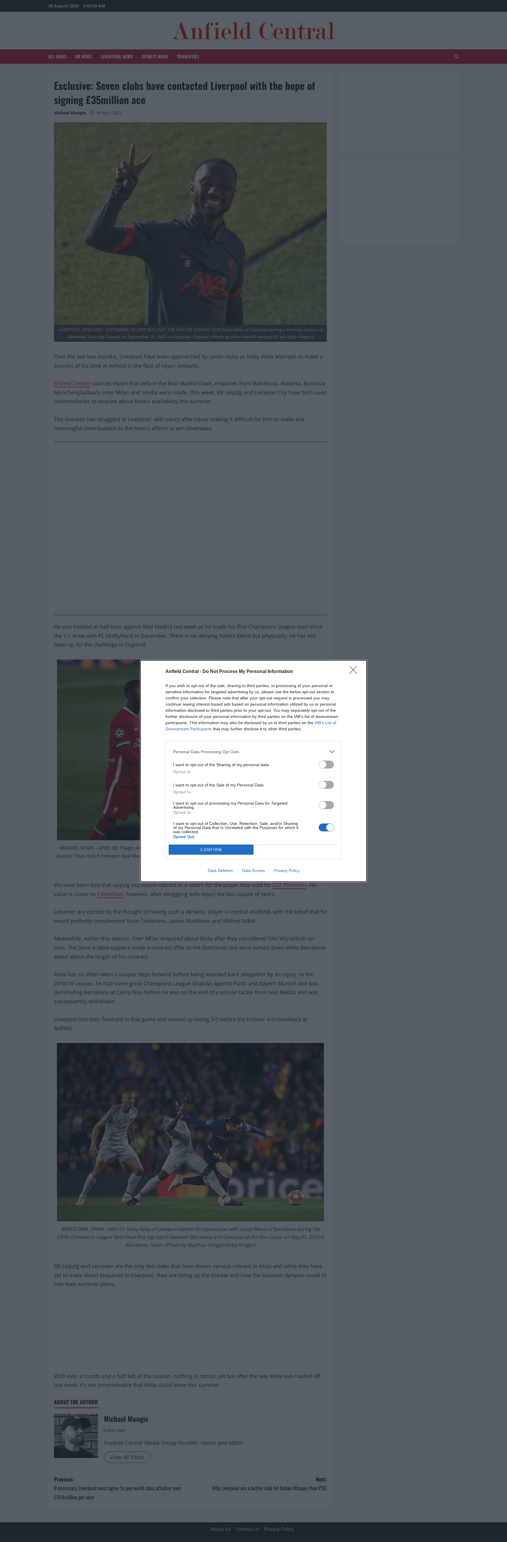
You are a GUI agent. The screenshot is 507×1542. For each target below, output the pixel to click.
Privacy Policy (287, 870)
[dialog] (253, 771)
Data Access (253, 870)
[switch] (326, 765)
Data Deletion (220, 870)
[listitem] (253, 752)
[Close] (355, 671)
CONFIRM (211, 850)
